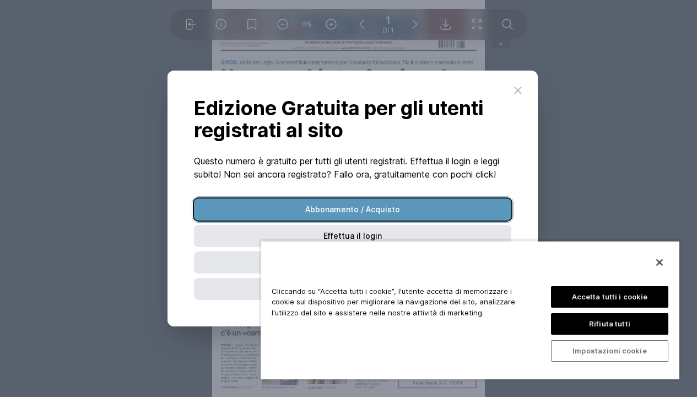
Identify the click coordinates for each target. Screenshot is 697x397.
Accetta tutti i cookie (610, 296)
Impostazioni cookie (609, 350)
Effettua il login (352, 235)
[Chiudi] (659, 262)
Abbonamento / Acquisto (352, 209)
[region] (470, 309)
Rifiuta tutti (609, 323)
